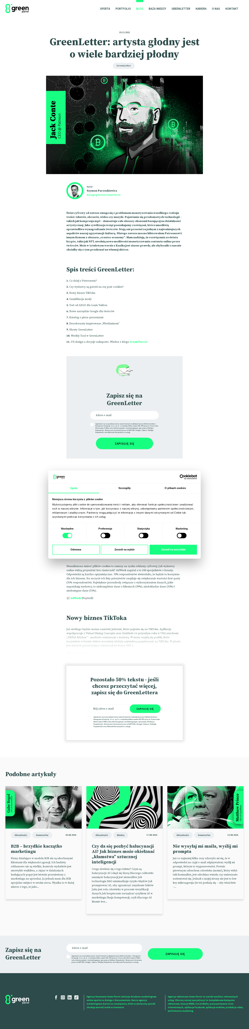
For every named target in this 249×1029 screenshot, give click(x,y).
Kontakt (231, 9)
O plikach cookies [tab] (175, 488)
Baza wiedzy (157, 9)
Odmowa (75, 549)
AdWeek (75, 598)
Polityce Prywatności (117, 960)
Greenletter (181, 9)
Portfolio (123, 9)
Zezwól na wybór (125, 549)
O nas (216, 9)
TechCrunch (78, 653)
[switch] (105, 535)
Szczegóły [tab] (124, 488)
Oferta (105, 9)
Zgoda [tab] (74, 488)
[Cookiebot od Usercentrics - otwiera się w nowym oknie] (182, 476)
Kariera (201, 9)
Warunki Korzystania (116, 432)
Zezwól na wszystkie (173, 549)
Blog (139, 9)
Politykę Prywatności (105, 962)
